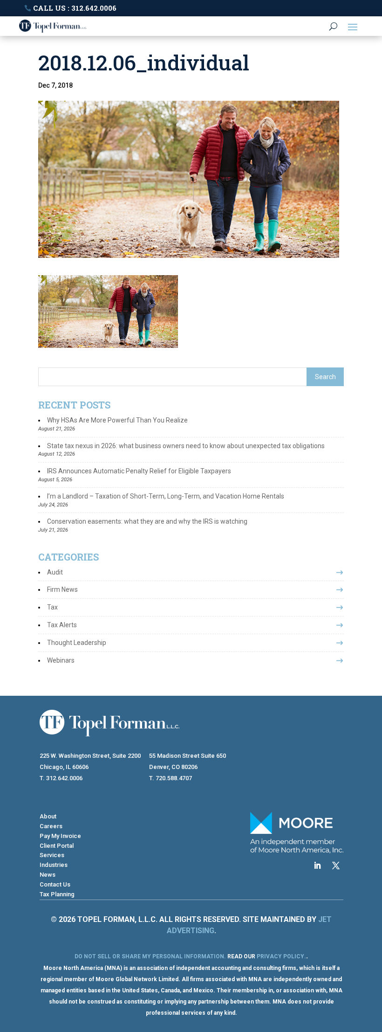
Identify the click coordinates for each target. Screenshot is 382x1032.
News (47, 874)
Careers (51, 826)
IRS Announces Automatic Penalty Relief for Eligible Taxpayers (139, 471)
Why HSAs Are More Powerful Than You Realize (117, 420)
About (48, 816)
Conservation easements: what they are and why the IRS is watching (147, 521)
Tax (52, 607)
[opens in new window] (317, 865)
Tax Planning (57, 894)
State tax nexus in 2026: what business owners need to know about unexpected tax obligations (186, 446)
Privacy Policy (280, 956)
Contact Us (55, 884)
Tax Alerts (62, 625)
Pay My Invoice (60, 835)
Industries (54, 864)
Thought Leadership (76, 642)
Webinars (61, 660)
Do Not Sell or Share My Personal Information (149, 956)
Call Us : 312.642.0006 (74, 8)
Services (52, 855)
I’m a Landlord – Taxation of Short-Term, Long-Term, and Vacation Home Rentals (165, 496)
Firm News (62, 589)
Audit (55, 572)
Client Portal (57, 845)
